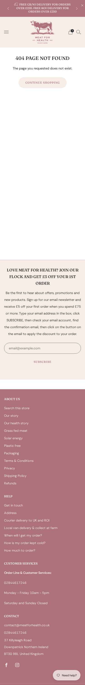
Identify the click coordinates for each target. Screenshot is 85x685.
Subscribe (42, 361)
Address (10, 513)
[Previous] (8, 8)
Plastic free (12, 446)
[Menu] (6, 32)
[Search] (78, 32)
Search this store (16, 408)
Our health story (16, 423)
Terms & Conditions (19, 461)
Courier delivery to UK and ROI (26, 520)
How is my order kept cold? (24, 543)
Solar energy (13, 438)
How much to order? (19, 550)
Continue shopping (42, 82)
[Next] (77, 8)
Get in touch (13, 505)
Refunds (10, 483)
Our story (11, 416)
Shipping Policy (15, 476)
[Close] (82, 5)
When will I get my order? (23, 535)
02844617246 (15, 633)
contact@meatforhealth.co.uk (27, 625)
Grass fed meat (15, 431)
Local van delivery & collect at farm (31, 528)
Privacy (9, 468)
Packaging (11, 453)
